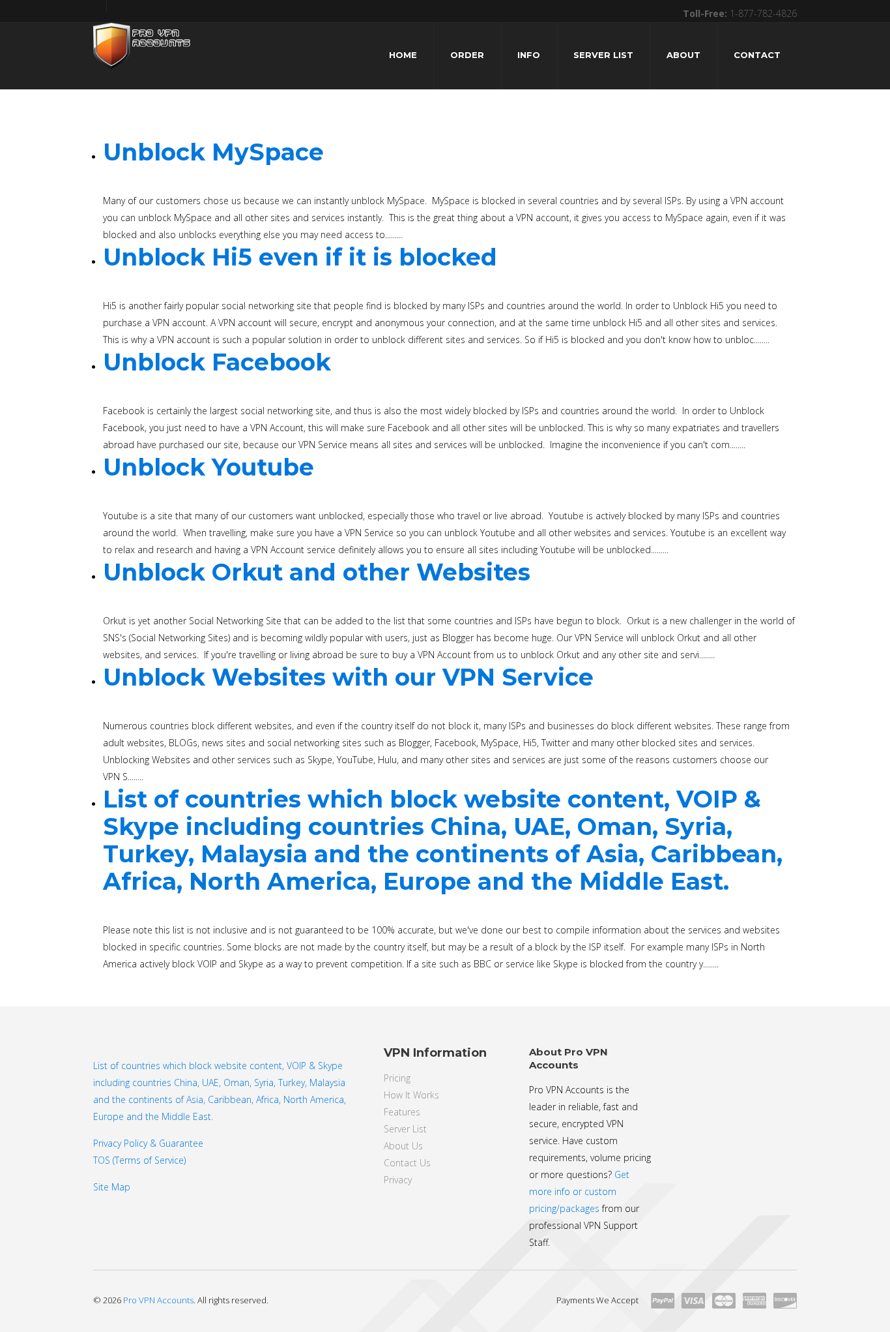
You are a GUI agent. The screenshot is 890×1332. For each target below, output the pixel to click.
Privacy (398, 1179)
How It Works (411, 1095)
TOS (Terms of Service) (139, 1160)
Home (403, 55)
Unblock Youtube (208, 467)
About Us (403, 1146)
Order (467, 55)
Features (402, 1112)
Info (528, 55)
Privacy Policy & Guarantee (148, 1143)
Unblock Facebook (217, 362)
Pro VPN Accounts (158, 1300)
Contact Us (407, 1163)
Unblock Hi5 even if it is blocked (300, 257)
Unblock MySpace (213, 152)
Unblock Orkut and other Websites (316, 572)
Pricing (397, 1078)
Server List (603, 55)
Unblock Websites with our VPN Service (348, 677)
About (683, 55)
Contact (757, 55)
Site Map (111, 1187)
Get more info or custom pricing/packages (579, 1191)
